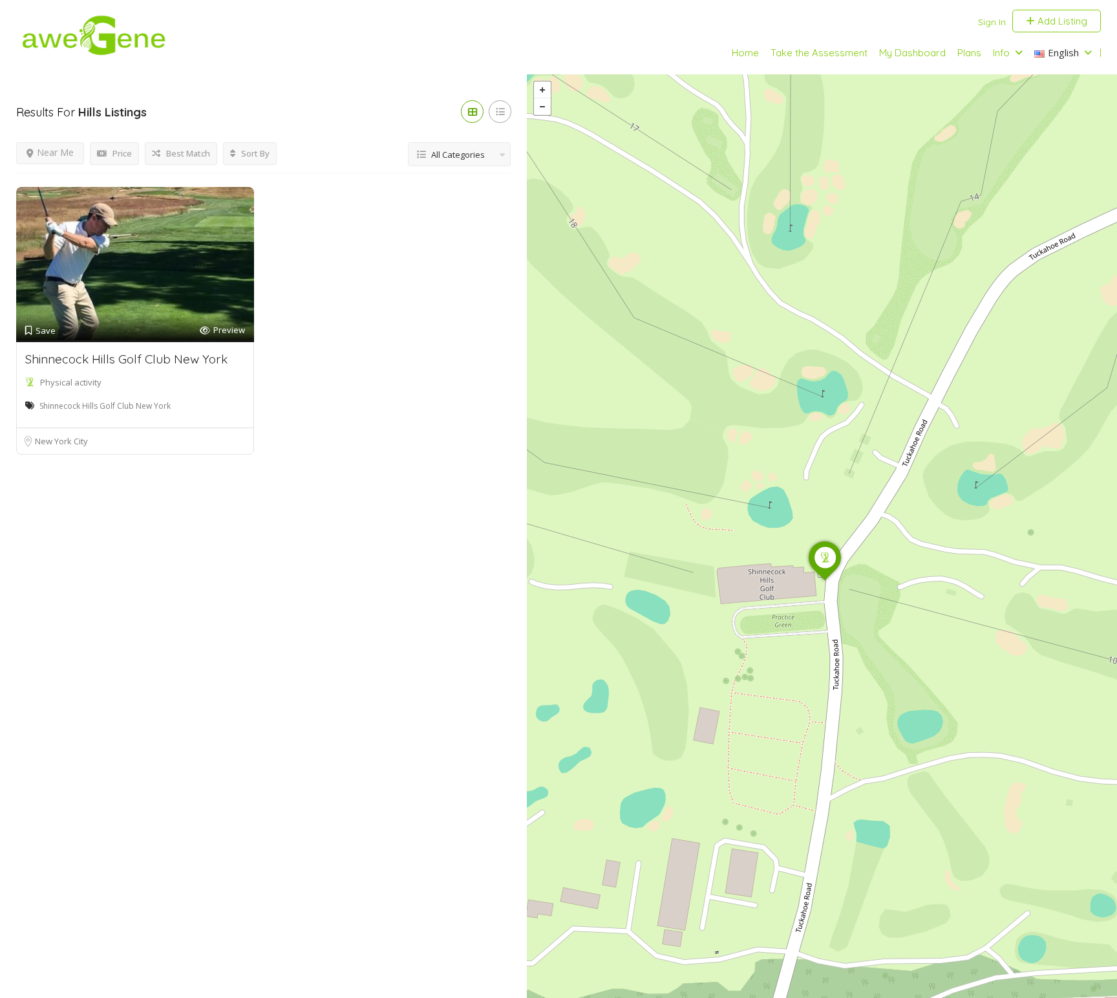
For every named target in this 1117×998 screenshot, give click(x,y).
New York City (61, 441)
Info (1001, 53)
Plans (969, 53)
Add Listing (1061, 21)
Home (745, 53)
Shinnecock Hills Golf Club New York (126, 359)
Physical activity (70, 382)
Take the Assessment (819, 53)
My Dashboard (912, 53)
